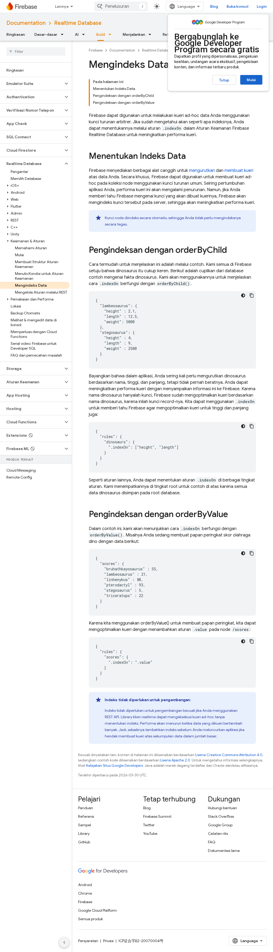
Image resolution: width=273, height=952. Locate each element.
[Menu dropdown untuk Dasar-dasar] (63, 34)
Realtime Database (78, 23)
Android (85, 884)
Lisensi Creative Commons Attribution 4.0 (228, 755)
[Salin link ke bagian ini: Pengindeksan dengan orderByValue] (233, 515)
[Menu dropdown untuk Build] (111, 34)
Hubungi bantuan (222, 807)
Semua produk (90, 919)
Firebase (96, 50)
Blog (214, 6)
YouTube (150, 833)
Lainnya (62, 6)
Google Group (220, 825)
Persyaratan (88, 941)
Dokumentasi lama (224, 850)
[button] (31, 83)
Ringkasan (15, 34)
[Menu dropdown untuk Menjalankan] (151, 34)
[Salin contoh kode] (251, 295)
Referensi (86, 816)
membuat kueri (238, 170)
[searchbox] (35, 51)
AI (77, 34)
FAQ (211, 842)
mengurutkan (202, 170)
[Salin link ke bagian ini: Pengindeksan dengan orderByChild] (232, 250)
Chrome (85, 893)
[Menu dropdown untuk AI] (85, 34)
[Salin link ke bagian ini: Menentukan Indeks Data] (191, 156)
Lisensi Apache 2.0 (175, 760)
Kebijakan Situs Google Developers (114, 765)
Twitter (149, 825)
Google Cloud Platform (97, 910)
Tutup (224, 80)
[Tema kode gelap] (243, 295)
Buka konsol (237, 6)
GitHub (84, 842)
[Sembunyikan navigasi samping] (64, 942)
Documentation (26, 23)
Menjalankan (134, 34)
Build (100, 34)
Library (84, 833)
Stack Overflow (221, 816)
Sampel (84, 825)
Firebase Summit (157, 816)
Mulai (251, 79)
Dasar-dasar (45, 34)
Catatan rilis (218, 833)
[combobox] (121, 6)
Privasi (108, 941)
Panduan (85, 807)
